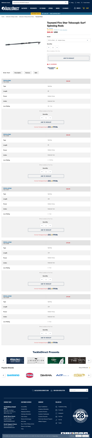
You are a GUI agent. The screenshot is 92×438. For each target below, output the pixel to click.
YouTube (60, 416)
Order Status (24, 416)
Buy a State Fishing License (27, 424)
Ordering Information (26, 414)
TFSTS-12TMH (7, 296)
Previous (3, 360)
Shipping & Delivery (25, 411)
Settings (72, 436)
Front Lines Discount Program (45, 419)
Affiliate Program (42, 421)
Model (48, 36)
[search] (66, 2)
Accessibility (24, 406)
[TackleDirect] (10, 8)
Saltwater (24, 8)
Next (88, 360)
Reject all (78, 436)
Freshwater (33, 8)
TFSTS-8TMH (7, 80)
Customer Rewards (42, 416)
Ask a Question (63, 30)
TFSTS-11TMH (7, 242)
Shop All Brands (83, 367)
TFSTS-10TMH (7, 188)
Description (18, 72)
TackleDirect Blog (62, 406)
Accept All (85, 436)
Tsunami (51, 28)
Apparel (51, 8)
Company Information (43, 409)
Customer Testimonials (43, 414)
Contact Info (24, 409)
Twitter (60, 423)
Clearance (65, 8)
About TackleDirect (42, 406)
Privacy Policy (55, 435)
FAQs (22, 428)
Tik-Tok (60, 419)
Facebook (60, 410)
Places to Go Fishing (26, 426)
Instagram (60, 413)
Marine (58, 8)
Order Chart (6, 72)
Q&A (36, 72)
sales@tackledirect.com (9, 421)
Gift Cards (23, 421)
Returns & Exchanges (26, 419)
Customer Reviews (42, 411)
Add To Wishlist (68, 58)
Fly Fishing (43, 8)
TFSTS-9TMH (7, 134)
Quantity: (49, 44)
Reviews (27, 72)
